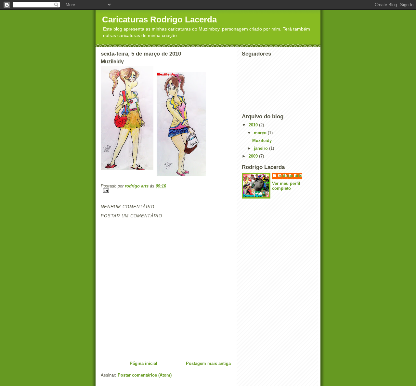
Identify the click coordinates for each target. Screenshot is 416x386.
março (261, 132)
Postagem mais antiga (208, 363)
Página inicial (143, 363)
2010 (254, 124)
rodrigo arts (290, 175)
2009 (254, 156)
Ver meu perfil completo (286, 186)
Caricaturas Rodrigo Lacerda (159, 19)
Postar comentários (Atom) (145, 375)
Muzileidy (262, 140)
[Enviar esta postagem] (166, 190)
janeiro (261, 148)
